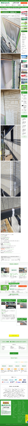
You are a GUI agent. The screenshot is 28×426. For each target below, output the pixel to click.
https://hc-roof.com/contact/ (8, 252)
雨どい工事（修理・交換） (24, 46)
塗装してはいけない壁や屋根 (20, 416)
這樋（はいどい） (19, 393)
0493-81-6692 (16, 2)
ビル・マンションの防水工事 (15, 414)
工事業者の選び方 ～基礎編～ (20, 413)
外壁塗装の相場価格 (14, 417)
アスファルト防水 (14, 390)
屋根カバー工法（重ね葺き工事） (15, 404)
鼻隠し (7, 396)
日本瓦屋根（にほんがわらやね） (10, 391)
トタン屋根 (16, 391)
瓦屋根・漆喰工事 (24, 37)
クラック (6, 388)
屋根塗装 (13, 409)
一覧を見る (24, 112)
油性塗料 (13, 389)
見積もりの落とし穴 (19, 418)
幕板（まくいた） (14, 393)
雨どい (16, 394)
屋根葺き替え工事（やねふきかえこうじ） (8, 392)
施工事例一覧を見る (14, 335)
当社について (14, 353)
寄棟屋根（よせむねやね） (22, 395)
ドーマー (5, 396)
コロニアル (18, 397)
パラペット (20, 396)
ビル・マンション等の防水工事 (24, 53)
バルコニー (7, 390)
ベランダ (10, 390)
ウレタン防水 (18, 390)
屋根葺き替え (23, 34)
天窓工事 (23, 44)
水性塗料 (16, 389)
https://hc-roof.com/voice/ (7, 244)
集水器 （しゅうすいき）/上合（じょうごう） (10, 394)
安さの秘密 (14, 416)
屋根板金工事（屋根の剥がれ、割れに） (24, 414)
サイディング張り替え (24, 49)
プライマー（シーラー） (17, 388)
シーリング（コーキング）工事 (21, 389)
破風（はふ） (9, 395)
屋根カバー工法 (24, 36)
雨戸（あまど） (9, 393)
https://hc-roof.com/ (3, 236)
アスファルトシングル (10, 397)
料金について (13, 415)
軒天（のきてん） (5, 395)
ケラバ (17, 395)
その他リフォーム (24, 50)
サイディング (22, 388)
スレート (15, 397)
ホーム (2, 5)
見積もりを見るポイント (20, 417)
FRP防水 (23, 396)
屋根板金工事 (23, 39)
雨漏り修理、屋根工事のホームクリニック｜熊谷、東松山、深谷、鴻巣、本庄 (12, 424)
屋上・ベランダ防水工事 (15, 406)
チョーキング (9, 388)
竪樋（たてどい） (16, 396)
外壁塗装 (23, 42)
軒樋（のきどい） (11, 396)
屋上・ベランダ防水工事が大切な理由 (24, 416)
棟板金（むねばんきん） (21, 394)
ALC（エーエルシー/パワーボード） (7, 389)
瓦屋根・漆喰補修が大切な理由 (24, 417)
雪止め (15, 392)
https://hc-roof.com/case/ (7, 243)
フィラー (12, 388)
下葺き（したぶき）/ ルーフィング (20, 392)
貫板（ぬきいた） (14, 395)
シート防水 (21, 390)
